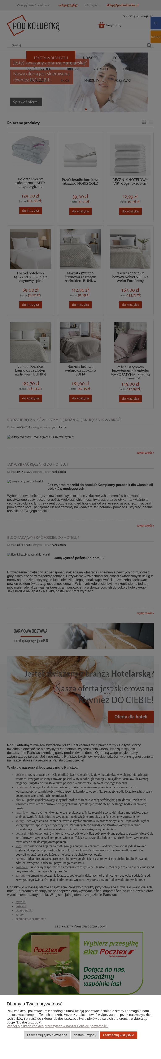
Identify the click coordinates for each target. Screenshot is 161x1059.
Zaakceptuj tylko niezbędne (47, 1035)
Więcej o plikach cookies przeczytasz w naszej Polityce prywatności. (57, 1026)
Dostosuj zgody (85, 1035)
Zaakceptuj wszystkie (118, 1035)
